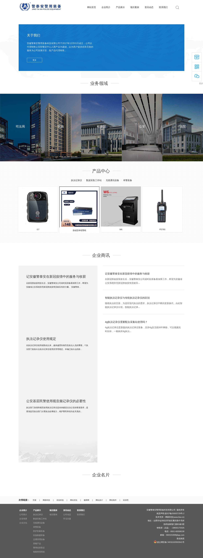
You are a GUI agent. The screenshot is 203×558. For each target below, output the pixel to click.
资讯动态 (149, 7)
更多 (34, 60)
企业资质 (23, 519)
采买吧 (125, 500)
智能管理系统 (39, 552)
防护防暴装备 (39, 531)
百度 (34, 500)
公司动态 (67, 514)
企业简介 (106, 7)
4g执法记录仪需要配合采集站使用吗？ (126, 322)
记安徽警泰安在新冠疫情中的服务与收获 (56, 276)
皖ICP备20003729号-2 (174, 513)
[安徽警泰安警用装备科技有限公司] (40, 2)
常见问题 (67, 519)
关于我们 (33, 35)
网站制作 (113, 500)
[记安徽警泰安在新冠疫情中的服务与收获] (58, 294)
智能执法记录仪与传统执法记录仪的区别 (127, 297)
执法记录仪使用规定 (41, 339)
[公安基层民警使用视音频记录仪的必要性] (58, 418)
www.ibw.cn (179, 517)
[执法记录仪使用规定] (58, 356)
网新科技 (46, 500)
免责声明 (160, 513)
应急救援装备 (39, 535)
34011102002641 (174, 542)
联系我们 (163, 7)
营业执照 (180, 538)
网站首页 (91, 7)
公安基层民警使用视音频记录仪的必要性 (56, 401)
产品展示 (120, 7)
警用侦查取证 (39, 548)
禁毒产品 (37, 543)
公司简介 (23, 514)
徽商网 (86, 500)
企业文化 (23, 523)
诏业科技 (60, 500)
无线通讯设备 (112, 180)
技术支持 (159, 517)
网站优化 (73, 500)
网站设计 (99, 500)
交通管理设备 (39, 539)
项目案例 (134, 7)
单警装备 (127, 180)
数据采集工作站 (94, 180)
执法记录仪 (76, 180)
